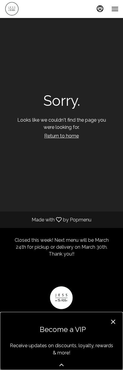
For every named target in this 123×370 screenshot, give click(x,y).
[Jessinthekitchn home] (31, 8)
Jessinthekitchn (61, 298)
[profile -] (100, 8)
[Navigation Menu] (115, 9)
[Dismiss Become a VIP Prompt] (113, 322)
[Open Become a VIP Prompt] (61, 365)
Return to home (61, 136)
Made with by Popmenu (47, 219)
